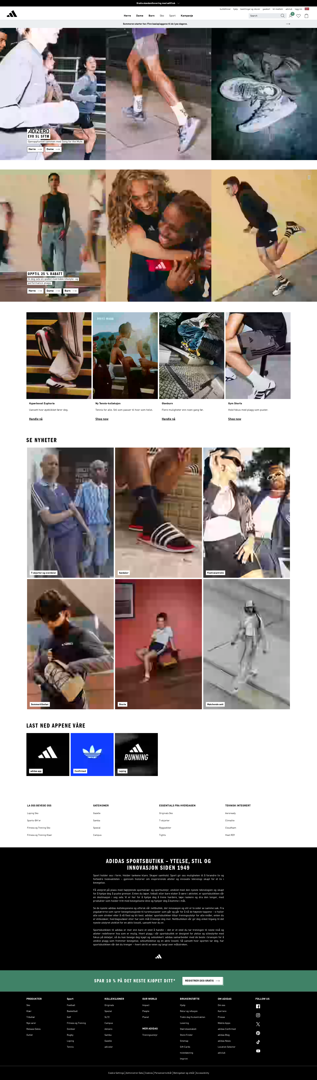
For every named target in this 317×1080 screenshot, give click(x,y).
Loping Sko (32, 813)
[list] (158, 368)
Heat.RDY (230, 835)
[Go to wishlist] (298, 16)
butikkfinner (225, 9)
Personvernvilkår (163, 1073)
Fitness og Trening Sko (38, 828)
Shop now (101, 419)
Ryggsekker (165, 828)
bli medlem (278, 9)
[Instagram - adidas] (273, 1015)
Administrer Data (134, 1073)
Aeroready (230, 813)
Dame (139, 16)
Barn (152, 16)
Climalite (229, 820)
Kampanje (187, 16)
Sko (162, 16)
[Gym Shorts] (258, 368)
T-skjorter (164, 820)
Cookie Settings (116, 1073)
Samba (96, 820)
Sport (172, 16)
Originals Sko (166, 813)
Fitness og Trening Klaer (39, 835)
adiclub (289, 9)
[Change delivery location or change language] (306, 9)
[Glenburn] (191, 368)
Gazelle (96, 813)
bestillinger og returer (250, 9)
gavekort (266, 9)
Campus (97, 835)
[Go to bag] (306, 16)
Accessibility (202, 1073)
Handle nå (36, 419)
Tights (162, 835)
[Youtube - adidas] (273, 1051)
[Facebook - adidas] (273, 1006)
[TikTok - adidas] (273, 1042)
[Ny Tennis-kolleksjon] (125, 368)
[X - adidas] (273, 1024)
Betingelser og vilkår (183, 1073)
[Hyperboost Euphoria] (58, 368)
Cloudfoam (230, 828)
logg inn (298, 9)
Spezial (96, 828)
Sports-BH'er (34, 820)
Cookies (149, 1073)
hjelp (235, 9)
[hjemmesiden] (12, 14)
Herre (127, 16)
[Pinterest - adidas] (273, 1033)
